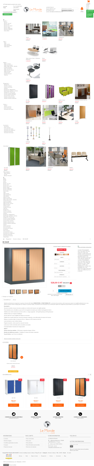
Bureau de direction (8, 29)
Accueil (5, 174)
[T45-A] (36, 157)
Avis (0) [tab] (14, 299)
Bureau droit (6, 24)
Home (4, 181)
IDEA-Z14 (44, 37)
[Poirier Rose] (60, 254)
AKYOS (24, 461)
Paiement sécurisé (8, 446)
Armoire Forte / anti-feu (9, 95)
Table (5, 43)
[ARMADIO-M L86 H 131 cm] (82, 91)
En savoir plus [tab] (7, 299)
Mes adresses (29, 442)
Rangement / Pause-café (9, 92)
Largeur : (62, 261)
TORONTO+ (61, 37)
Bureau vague (7, 27)
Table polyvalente (8, 45)
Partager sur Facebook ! (8, 296)
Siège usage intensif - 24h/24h (10, 66)
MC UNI (36, 397)
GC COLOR (13, 361)
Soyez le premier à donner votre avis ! (12, 338)
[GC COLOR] (13, 351)
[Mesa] (49, 49)
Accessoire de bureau (8, 132)
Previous (8, 292)
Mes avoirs (28, 440)
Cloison (5, 105)
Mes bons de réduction (31, 446)
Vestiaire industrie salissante (10, 98)
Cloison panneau (7, 106)
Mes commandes (30, 438)
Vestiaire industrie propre (9, 97)
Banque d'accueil (7, 175)
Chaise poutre (7, 72)
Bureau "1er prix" (7, 23)
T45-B (27, 37)
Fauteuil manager (8, 67)
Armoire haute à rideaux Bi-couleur (13, 363)
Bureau (5, 22)
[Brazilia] (49, 112)
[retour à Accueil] (3, 239)
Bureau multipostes (8, 28)
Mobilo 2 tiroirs (62, 100)
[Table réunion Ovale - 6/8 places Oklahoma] (33, 49)
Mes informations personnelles (33, 444)
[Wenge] (55, 254)
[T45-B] (33, 28)
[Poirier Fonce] (58, 254)
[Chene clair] (66, 254)
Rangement (6, 84)
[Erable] (62, 254)
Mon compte (82, 11)
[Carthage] (33, 133)
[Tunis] (49, 133)
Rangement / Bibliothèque (9, 89)
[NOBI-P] (80, 157)
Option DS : (62, 274)
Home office (6, 30)
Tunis (43, 141)
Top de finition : (62, 270)
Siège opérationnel (8, 68)
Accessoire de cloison (8, 109)
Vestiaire (6, 88)
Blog (65, 456)
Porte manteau (7, 127)
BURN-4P (44, 100)
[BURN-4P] (49, 91)
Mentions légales (7, 440)
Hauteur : (62, 266)
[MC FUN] (13, 387)
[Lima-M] (66, 112)
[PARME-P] (33, 70)
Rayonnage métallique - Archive (11, 90)
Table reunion (7, 44)
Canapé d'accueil (7, 73)
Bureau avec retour (8, 25)
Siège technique (7, 71)
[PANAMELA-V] (33, 112)
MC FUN (13, 397)
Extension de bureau (8, 131)
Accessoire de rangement (9, 130)
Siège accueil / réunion (9, 70)
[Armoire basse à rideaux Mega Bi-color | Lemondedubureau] (12, 291)
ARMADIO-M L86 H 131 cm (81, 100)
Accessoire (6, 126)
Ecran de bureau (7, 108)
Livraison (6, 438)
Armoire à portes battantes (10, 93)
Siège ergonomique (8, 65)
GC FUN (6, 167)
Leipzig (76, 120)
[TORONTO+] (66, 28)
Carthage (28, 141)
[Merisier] (68, 254)
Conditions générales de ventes (11, 442)
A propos (6, 444)
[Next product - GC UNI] (90, 239)
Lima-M (60, 120)
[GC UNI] (33, 91)
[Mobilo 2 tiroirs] (66, 91)
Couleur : (62, 252)
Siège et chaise (7, 63)
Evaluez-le (70, 294)
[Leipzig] (82, 112)
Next (40, 292)
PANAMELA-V (29, 120)
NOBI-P (71, 167)
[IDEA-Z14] (49, 28)
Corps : (62, 257)
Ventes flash (6, 236)
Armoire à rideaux (8, 85)
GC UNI (27, 100)
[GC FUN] (14, 157)
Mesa (43, 58)
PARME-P (28, 79)
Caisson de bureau (8, 87)
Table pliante (6, 46)
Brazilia (43, 120)
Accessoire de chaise (8, 128)
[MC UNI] (36, 387)
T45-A (27, 167)
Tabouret (6, 75)
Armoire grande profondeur (10, 94)
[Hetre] (64, 254)
